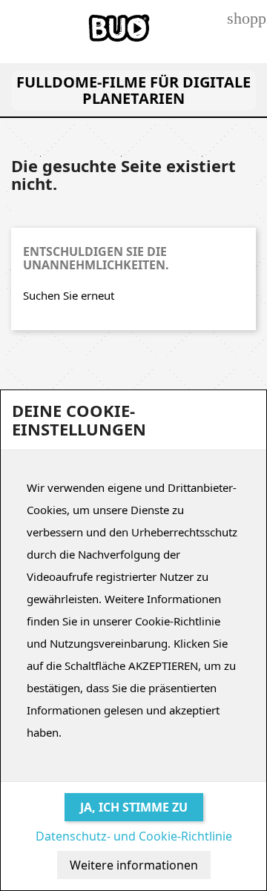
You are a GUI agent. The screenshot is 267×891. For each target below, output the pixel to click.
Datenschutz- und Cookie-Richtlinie (134, 836)
